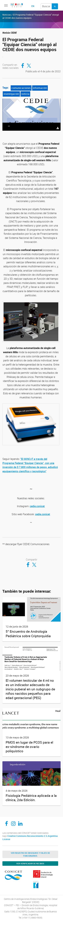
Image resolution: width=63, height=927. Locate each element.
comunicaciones (21, 88)
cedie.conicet (37, 506)
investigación (11, 94)
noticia (25, 94)
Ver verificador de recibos (30, 863)
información (40, 88)
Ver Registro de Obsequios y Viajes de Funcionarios (30, 854)
